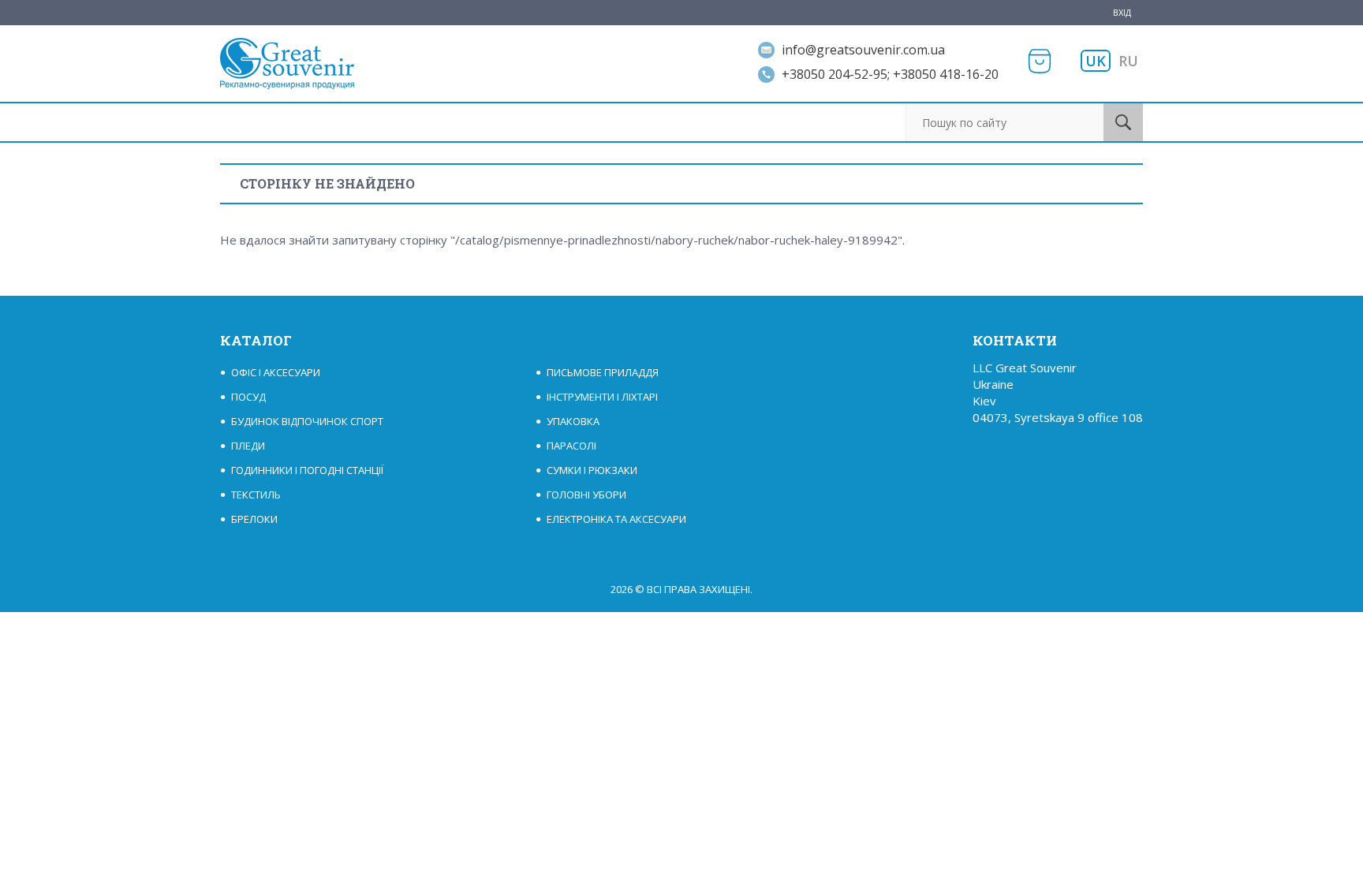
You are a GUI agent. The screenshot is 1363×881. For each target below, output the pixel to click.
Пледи (248, 446)
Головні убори (586, 494)
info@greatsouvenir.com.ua (863, 49)
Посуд (248, 397)
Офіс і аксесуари (275, 372)
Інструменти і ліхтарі (602, 397)
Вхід (1122, 12)
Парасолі (571, 446)
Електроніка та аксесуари (616, 519)
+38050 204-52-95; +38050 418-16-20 (890, 74)
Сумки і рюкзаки (592, 470)
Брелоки (254, 519)
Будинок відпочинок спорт (307, 421)
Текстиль (256, 494)
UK (1095, 60)
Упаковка (573, 421)
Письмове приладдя (603, 372)
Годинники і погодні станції (307, 470)
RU (1128, 60)
